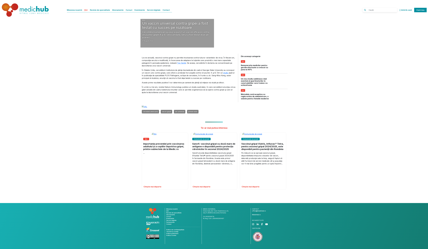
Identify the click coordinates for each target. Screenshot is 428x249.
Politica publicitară (172, 233)
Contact (166, 10)
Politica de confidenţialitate (175, 230)
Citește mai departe (152, 187)
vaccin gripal (166, 111)
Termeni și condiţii (172, 231)
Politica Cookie (171, 235)
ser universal (179, 111)
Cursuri (129, 10)
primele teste (192, 111)
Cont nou (420, 10)
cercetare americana (150, 111)
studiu (226, 73)
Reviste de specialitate (100, 10)
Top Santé (181, 63)
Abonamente (117, 10)
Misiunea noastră (74, 10)
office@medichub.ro (259, 211)
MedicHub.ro (256, 214)
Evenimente (140, 10)
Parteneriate (170, 222)
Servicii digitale (153, 10)
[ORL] (144, 107)
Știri (86, 10)
